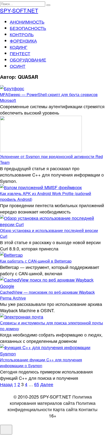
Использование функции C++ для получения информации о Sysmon (41, 362)
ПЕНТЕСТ (20, 53)
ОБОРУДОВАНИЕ (28, 59)
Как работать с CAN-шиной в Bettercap (36, 261)
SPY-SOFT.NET (19, 10)
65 (36, 384)
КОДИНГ (18, 47)
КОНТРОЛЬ (22, 34)
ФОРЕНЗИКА (23, 40)
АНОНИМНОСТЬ (27, 21)
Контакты (88, 409)
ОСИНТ (17, 66)
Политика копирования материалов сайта (51, 399)
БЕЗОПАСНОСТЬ (28, 28)
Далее (46, 384)
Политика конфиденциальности (51, 406)
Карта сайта (65, 409)
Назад (6, 384)
